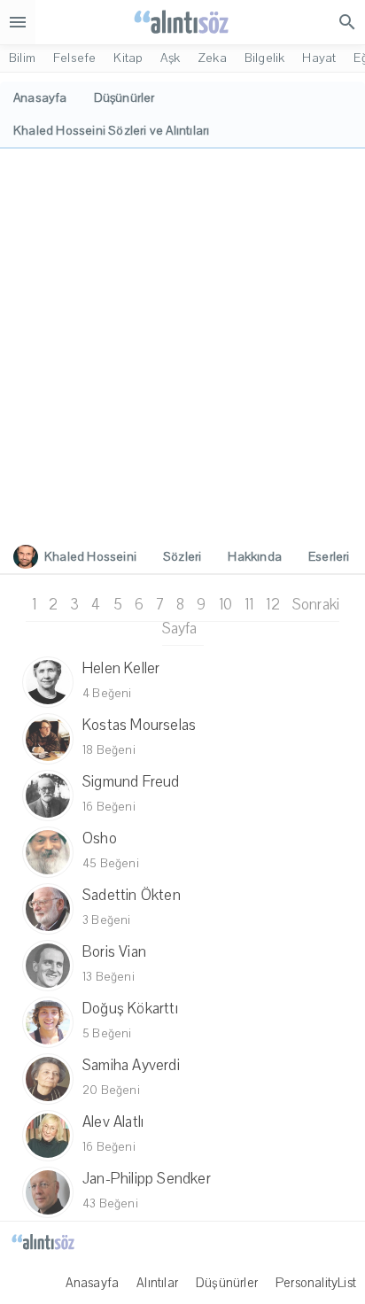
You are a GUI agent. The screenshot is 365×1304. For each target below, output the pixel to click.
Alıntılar (157, 1283)
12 (272, 604)
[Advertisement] (182, 340)
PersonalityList (316, 1283)
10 (225, 604)
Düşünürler (227, 1283)
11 (249, 604)
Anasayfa (93, 1283)
